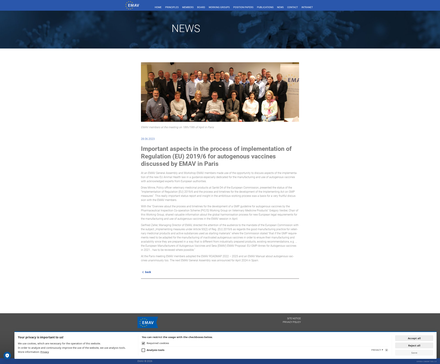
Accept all (414, 338)
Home (158, 7)
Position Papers (243, 7)
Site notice (294, 318)
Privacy (44, 352)
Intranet (307, 7)
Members (188, 7)
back (148, 272)
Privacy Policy (292, 322)
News (280, 7)
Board (201, 7)
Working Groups (219, 7)
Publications (265, 7)
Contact (292, 7)
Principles (172, 7)
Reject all (414, 345)
